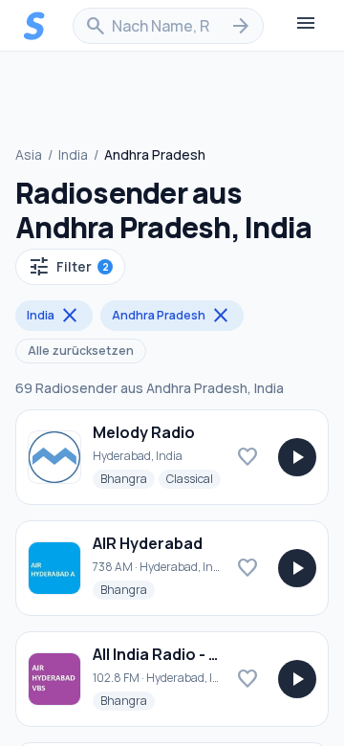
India (73, 154)
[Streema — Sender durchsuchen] (34, 26)
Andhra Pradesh (172, 315)
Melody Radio (144, 432)
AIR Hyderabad (148, 543)
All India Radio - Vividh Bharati (202, 654)
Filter (68, 266)
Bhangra (127, 478)
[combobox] (168, 26)
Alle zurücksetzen (81, 350)
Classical (193, 478)
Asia (28, 154)
